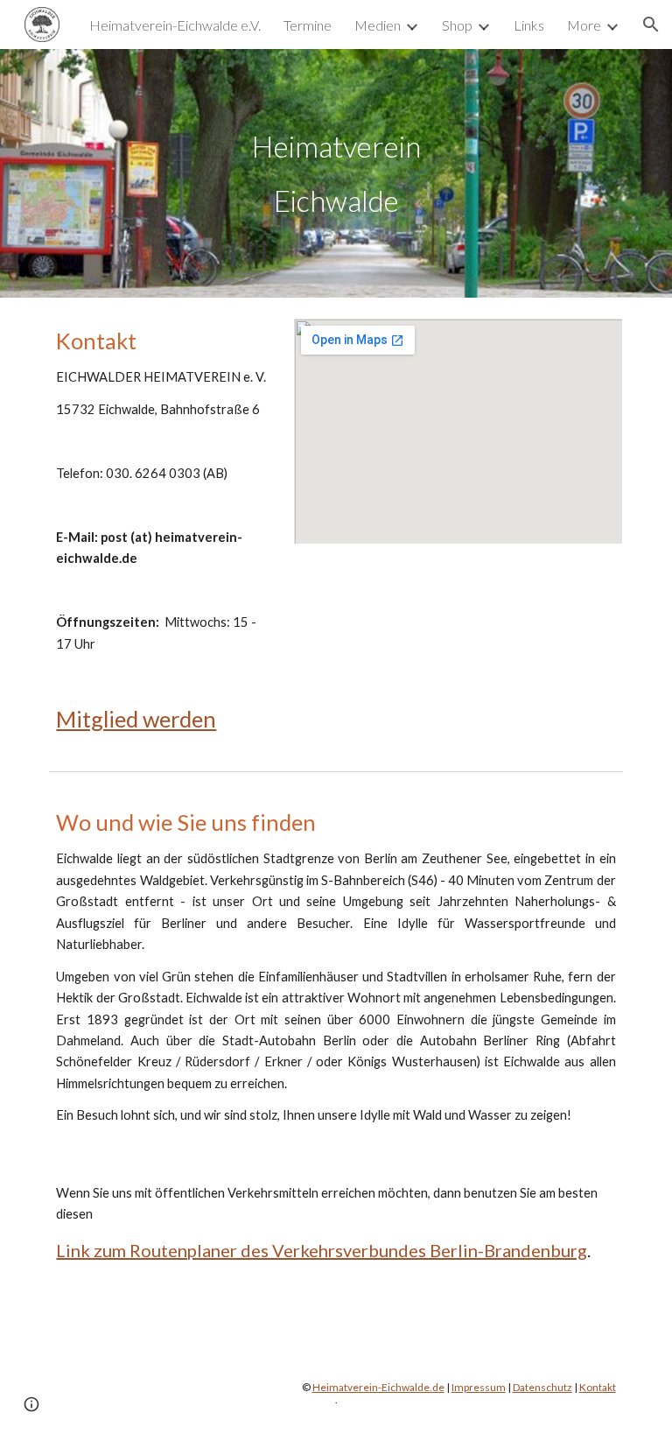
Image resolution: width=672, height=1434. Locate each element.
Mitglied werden (136, 719)
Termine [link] (308, 25)
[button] (651, 25)
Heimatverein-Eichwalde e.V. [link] (175, 25)
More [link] (584, 25)
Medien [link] (377, 25)
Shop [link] (457, 25)
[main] (335, 173)
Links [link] (529, 25)
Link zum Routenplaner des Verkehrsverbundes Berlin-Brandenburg (321, 1250)
